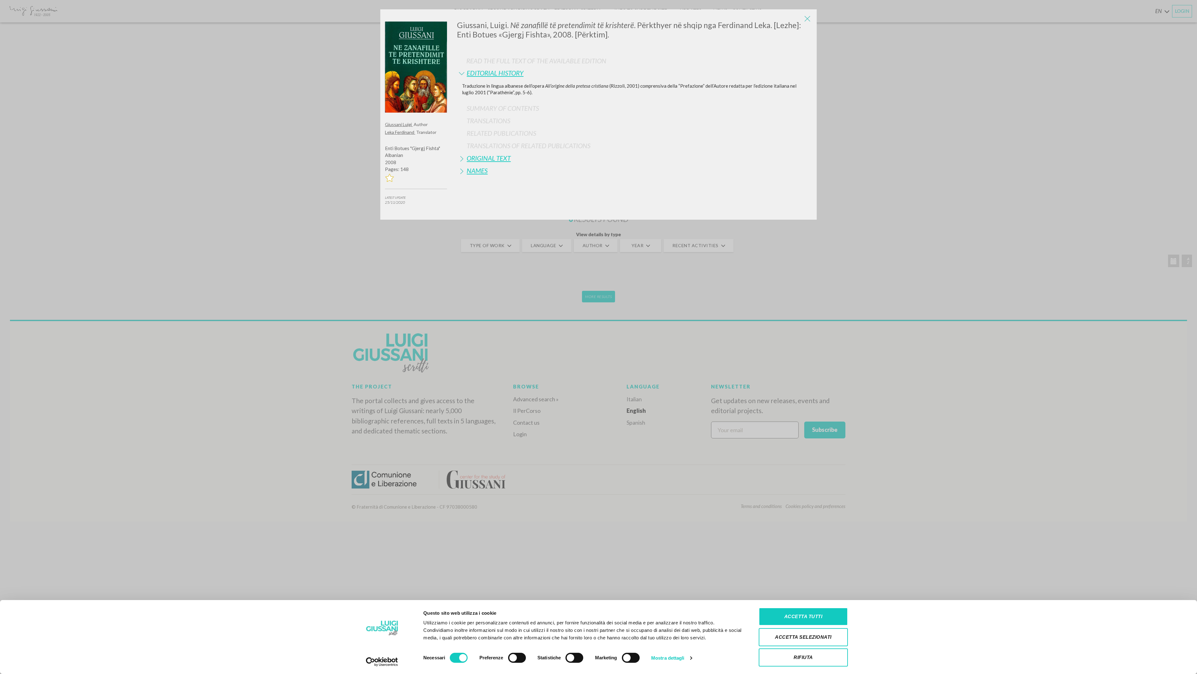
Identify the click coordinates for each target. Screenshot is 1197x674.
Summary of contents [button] (503, 108)
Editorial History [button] (495, 72)
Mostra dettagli (668, 658)
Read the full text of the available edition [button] (536, 60)
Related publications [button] (501, 133)
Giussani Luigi (399, 124)
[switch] (517, 658)
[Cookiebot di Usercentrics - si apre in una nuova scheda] (382, 662)
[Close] (807, 18)
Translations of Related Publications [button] (528, 145)
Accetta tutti (803, 616)
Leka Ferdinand (400, 132)
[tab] (634, 73)
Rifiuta (803, 657)
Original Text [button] (489, 158)
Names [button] (477, 170)
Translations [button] (488, 120)
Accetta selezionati (803, 637)
